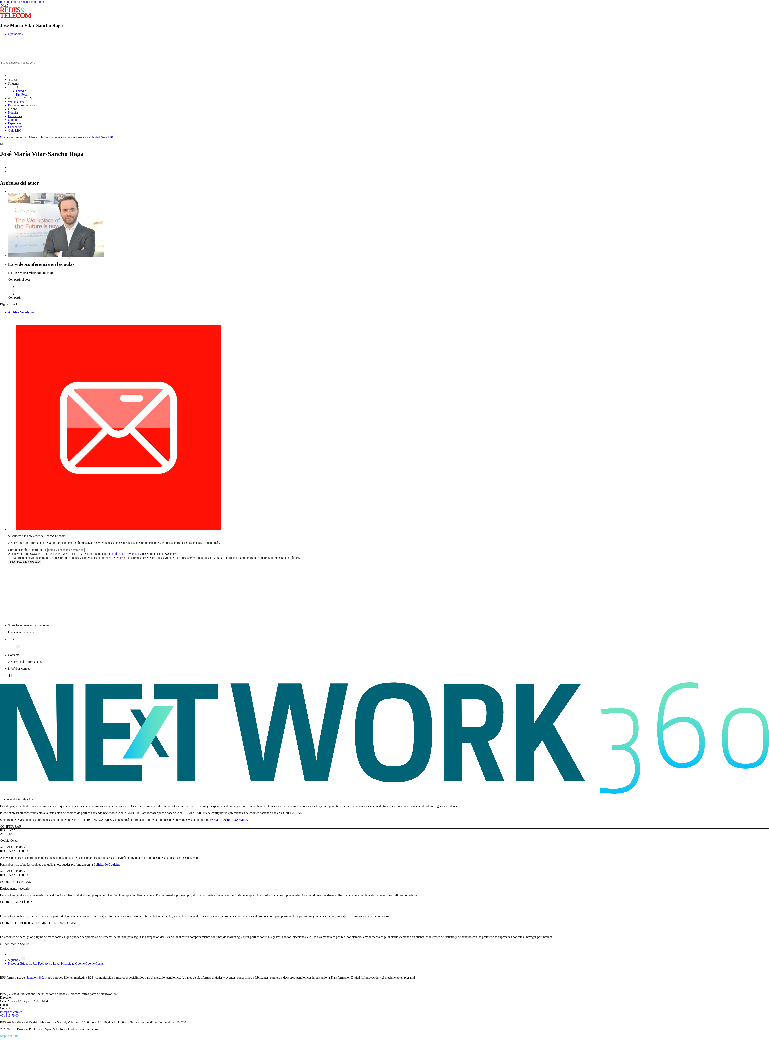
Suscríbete (25, 561)
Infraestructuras (50, 137)
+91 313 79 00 (9, 1015)
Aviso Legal (52, 963)
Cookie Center (94, 963)
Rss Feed (22, 94)
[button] (384, 5)
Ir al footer (37, 1)
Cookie (80, 963)
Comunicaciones (71, 137)
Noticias (13, 112)
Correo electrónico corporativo (27, 549)
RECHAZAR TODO (14, 851)
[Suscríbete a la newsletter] (18, 648)
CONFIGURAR (10, 826)
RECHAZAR (9, 830)
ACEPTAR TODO (12, 847)
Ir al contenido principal (15, 1)
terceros (120, 557)
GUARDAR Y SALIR (14, 943)
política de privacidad (125, 553)
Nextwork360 (34, 977)
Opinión (13, 119)
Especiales (14, 123)
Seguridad (21, 137)
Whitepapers (16, 101)
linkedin (21, 91)
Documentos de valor (21, 105)
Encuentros (15, 127)
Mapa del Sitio (9, 1036)
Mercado (34, 137)
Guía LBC (14, 130)
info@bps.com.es (11, 1012)
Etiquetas (26, 963)
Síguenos (14, 960)
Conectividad (91, 137)
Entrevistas (15, 116)
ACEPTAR (7, 833)
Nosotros (13, 963)
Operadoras (15, 34)
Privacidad (67, 963)
